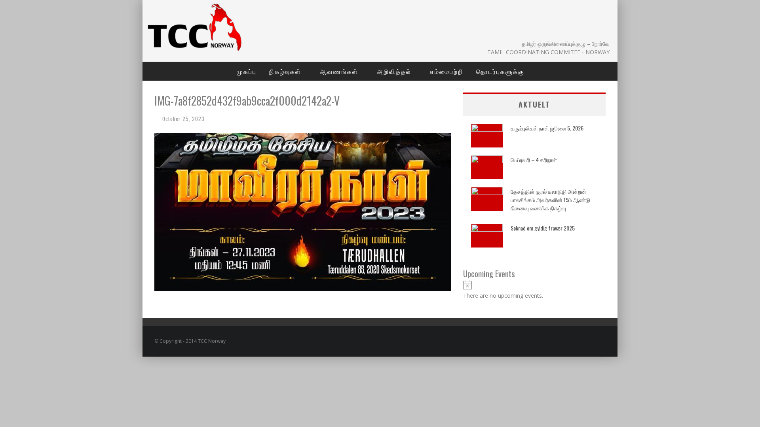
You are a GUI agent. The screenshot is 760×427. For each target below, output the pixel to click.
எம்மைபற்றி (447, 71)
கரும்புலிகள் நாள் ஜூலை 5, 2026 (547, 128)
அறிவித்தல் (394, 71)
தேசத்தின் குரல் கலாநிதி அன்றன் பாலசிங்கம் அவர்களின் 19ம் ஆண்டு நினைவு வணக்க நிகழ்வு (550, 199)
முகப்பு (246, 71)
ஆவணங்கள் (339, 71)
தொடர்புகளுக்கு (500, 71)
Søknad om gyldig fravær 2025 (543, 228)
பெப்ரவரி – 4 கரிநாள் (534, 159)
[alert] (534, 290)
